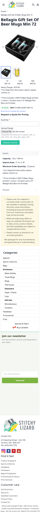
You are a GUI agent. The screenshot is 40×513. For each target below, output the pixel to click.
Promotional (8, 315)
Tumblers (9, 308)
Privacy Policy (6, 499)
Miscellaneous (11, 304)
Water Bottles (10, 273)
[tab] (20, 153)
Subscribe (20, 380)
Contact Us (5, 502)
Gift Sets (8, 300)
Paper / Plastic (11, 292)
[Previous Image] (3, 47)
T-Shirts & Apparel (8, 461)
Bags (5, 265)
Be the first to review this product (13, 111)
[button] (6, 72)
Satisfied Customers (9, 496)
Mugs (7, 281)
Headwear (7, 311)
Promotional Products (10, 476)
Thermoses (9, 285)
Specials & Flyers (22, 324)
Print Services (6, 480)
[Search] (33, 4)
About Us (5, 492)
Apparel (6, 258)
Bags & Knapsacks (8, 473)
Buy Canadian (22, 327)
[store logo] (16, 5)
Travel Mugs (10, 277)
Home (3, 11)
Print (5, 319)
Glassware (9, 288)
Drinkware (7, 269)
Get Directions (7, 489)
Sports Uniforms (10, 262)
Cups (7, 296)
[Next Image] (37, 47)
